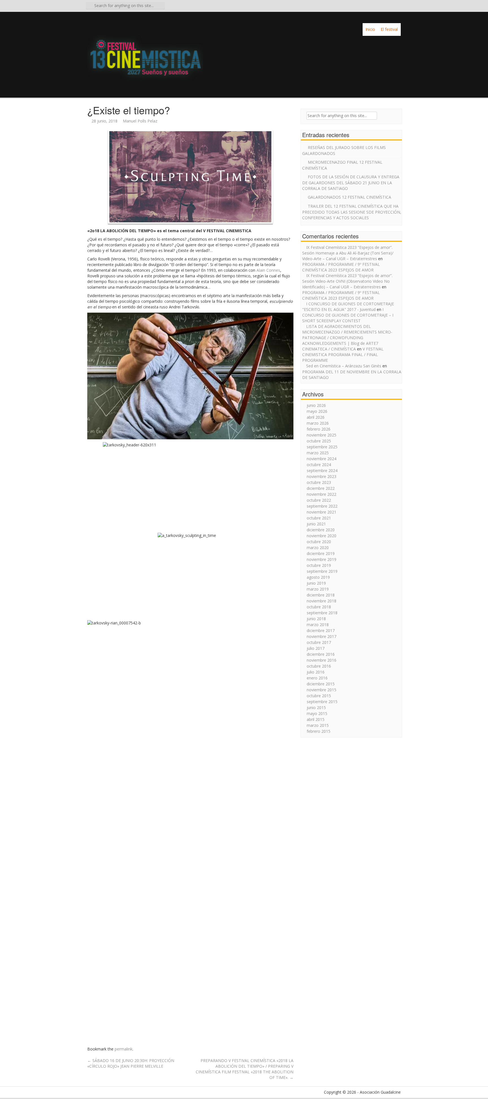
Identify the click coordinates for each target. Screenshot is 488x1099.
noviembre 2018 (321, 601)
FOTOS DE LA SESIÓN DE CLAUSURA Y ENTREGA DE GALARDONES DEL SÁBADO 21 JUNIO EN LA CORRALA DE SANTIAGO (350, 182)
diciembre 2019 (321, 553)
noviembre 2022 (321, 494)
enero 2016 (317, 678)
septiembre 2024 (322, 470)
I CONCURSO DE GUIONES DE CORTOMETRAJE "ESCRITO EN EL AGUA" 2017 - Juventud (348, 306)
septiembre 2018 (322, 612)
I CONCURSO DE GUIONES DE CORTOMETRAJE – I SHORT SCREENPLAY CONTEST (347, 315)
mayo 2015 (317, 713)
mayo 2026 (317, 411)
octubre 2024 (319, 464)
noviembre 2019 (321, 559)
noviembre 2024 (321, 458)
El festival (389, 29)
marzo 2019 (318, 589)
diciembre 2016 (321, 654)
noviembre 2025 (321, 435)
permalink (123, 1049)
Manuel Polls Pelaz (140, 121)
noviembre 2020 (321, 535)
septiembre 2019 (322, 571)
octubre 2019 (319, 565)
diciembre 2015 (321, 683)
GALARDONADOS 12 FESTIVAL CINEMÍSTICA (349, 197)
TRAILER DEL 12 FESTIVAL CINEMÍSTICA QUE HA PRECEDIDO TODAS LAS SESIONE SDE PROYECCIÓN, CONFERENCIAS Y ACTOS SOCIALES (351, 211)
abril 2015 (315, 719)
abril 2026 (315, 417)
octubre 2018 (319, 606)
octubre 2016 (319, 666)
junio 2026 (316, 405)
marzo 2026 (318, 423)
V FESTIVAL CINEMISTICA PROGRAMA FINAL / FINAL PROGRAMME (343, 354)
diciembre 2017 (321, 630)
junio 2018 (316, 618)
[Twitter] (389, 7)
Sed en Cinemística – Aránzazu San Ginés (343, 365)
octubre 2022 (319, 500)
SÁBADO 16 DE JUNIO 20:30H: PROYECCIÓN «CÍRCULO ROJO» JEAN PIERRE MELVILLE (130, 1063)
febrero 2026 (318, 429)
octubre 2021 (319, 518)
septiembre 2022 (322, 506)
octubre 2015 (319, 695)
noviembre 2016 (321, 660)
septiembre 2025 (322, 446)
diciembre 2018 (321, 595)
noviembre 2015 (321, 689)
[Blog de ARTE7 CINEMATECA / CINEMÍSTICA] (145, 52)
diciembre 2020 (321, 529)
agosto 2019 (318, 577)
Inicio (370, 29)
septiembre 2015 (322, 701)
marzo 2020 (318, 547)
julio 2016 (315, 672)
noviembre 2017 (321, 636)
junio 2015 (316, 707)
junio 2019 (316, 583)
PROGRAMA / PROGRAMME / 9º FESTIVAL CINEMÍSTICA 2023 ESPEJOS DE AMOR (341, 267)
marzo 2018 (318, 624)
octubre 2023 (319, 482)
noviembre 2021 (321, 512)
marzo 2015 (318, 725)
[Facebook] (381, 7)
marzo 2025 (318, 452)
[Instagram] (397, 7)
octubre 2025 (319, 441)
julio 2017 (315, 648)
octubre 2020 (319, 541)
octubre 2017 (319, 642)
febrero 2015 (318, 731)
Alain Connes (268, 270)
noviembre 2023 (321, 476)
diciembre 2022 (321, 488)
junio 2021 (316, 524)
